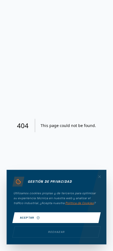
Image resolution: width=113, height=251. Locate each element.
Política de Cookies (79, 203)
